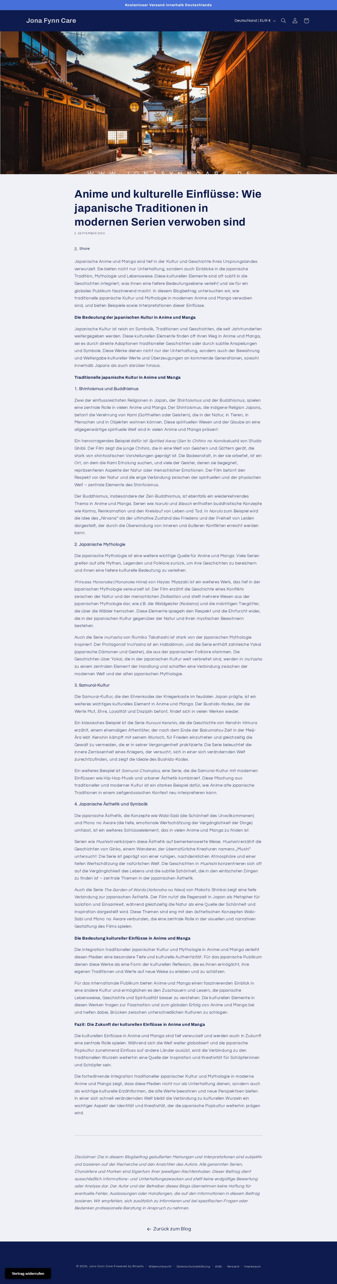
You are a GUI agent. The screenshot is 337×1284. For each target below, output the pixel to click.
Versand (233, 1266)
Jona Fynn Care (101, 1266)
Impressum (252, 1266)
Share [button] (84, 249)
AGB (218, 1266)
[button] (283, 20)
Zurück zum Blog (172, 1229)
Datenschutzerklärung (193, 1266)
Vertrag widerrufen (28, 1273)
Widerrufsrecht (160, 1266)
